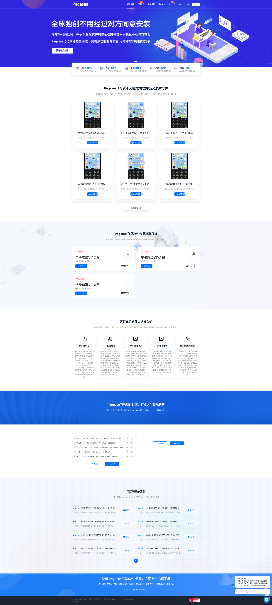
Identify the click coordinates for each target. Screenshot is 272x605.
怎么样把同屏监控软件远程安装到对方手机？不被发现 (100, 456)
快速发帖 (177, 443)
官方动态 (161, 4)
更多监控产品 (136, 208)
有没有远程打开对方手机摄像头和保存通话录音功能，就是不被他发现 (112, 447)
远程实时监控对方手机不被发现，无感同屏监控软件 (102, 184)
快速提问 (112, 464)
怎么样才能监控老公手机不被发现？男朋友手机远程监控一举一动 (195, 184)
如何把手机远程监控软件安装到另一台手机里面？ (100, 443)
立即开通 (81, 266)
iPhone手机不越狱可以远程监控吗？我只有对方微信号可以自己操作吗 (110, 438)
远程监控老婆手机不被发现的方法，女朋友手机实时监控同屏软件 (108, 133)
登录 (187, 4)
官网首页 (130, 4)
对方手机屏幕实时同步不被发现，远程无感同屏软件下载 (147, 133)
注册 (196, 4)
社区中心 (168, 430)
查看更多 (95, 464)
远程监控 (140, 4)
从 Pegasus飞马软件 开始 (136, 589)
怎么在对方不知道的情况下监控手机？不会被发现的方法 (147, 184)
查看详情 (126, 510)
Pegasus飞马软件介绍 (92, 143)
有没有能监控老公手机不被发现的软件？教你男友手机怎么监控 (168, 549)
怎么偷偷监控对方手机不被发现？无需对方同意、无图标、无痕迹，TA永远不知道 (110, 522)
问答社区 (151, 4)
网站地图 (76, 602)
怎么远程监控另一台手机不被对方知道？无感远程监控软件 (101, 549)
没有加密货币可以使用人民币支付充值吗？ (98, 452)
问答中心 (103, 430)
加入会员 (172, 4)
